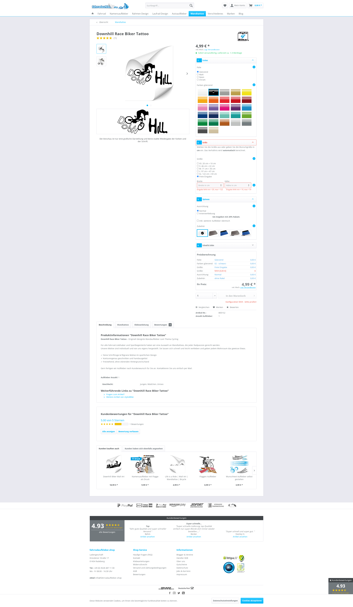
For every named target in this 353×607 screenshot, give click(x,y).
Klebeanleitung (141, 324)
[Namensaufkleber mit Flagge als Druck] (145, 464)
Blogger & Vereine (184, 554)
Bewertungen (162, 324)
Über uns (180, 561)
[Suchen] (191, 5)
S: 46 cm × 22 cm (207, 166)
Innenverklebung (207, 213)
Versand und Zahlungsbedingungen (149, 567)
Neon (201, 77)
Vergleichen (203, 307)
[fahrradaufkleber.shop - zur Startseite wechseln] (110, 6)
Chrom (202, 79)
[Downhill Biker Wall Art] (113, 464)
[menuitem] (169, 5)
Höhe (227, 181)
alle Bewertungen (107, 532)
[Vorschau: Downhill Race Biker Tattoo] (101, 49)
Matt (201, 74)
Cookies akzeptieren (252, 600)
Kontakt (136, 558)
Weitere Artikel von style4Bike (120, 397)
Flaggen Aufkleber (208, 476)
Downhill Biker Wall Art (113, 476)
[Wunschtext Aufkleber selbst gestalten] (239, 464)
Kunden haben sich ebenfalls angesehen (144, 448)
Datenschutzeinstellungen (225, 600)
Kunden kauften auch (109, 448)
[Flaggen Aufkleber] (208, 464)
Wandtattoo (123, 324)
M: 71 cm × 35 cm (207, 168)
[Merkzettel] (225, 5)
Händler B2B (182, 558)
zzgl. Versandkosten (212, 49)
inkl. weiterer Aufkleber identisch (214, 220)
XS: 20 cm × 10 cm (207, 163)
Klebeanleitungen (141, 561)
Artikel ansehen (147, 536)
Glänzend (203, 72)
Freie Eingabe (205, 176)
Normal (202, 211)
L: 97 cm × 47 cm (207, 171)
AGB (135, 571)
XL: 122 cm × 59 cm (208, 174)
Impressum (181, 574)
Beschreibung (105, 324)
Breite (199, 181)
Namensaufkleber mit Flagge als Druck (145, 478)
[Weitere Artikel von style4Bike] (242, 36)
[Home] (93, 13)
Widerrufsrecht (140, 564)
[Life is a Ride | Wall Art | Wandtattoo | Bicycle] (176, 464)
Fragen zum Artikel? (115, 394)
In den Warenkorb (236, 295)
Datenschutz (182, 567)
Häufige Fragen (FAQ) (142, 554)
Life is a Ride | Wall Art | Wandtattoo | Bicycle (176, 478)
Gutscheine (181, 564)
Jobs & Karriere (183, 571)
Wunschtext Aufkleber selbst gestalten (239, 478)
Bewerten (234, 307)
